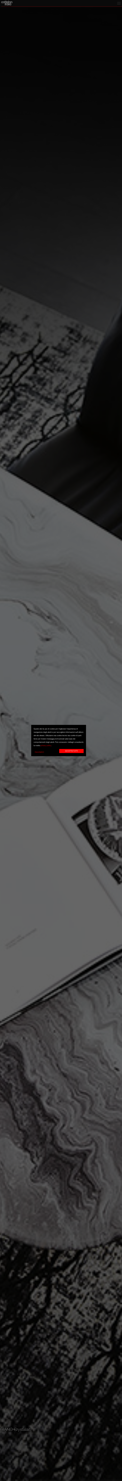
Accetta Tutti (71, 751)
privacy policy (46, 745)
